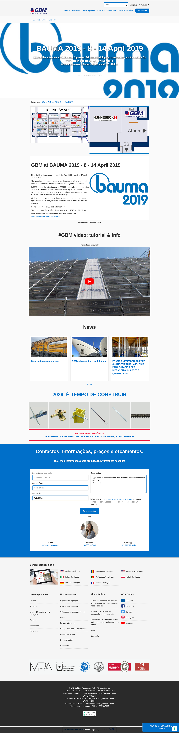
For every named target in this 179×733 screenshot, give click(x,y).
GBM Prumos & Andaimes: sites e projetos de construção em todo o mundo (105, 622)
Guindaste (95, 636)
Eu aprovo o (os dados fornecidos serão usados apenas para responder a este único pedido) (116, 502)
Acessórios (111, 10)
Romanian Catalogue (104, 571)
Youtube (129, 623)
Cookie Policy (90, 715)
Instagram (130, 617)
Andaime (33, 606)
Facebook (130, 606)
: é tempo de (89, 394)
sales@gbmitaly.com (82, 706)
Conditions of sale (67, 634)
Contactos (64, 645)
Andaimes (76, 10)
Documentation (66, 640)
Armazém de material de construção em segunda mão (102, 612)
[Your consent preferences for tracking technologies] (174, 728)
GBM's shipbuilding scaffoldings (89, 361)
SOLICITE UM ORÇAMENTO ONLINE (89, 75)
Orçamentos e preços (69, 601)
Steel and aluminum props (45, 361)
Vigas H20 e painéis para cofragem (40, 613)
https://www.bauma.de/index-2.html (45, 216)
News (89, 384)
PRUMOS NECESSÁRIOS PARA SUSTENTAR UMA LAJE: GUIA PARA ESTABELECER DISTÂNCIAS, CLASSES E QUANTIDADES (128, 367)
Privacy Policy (90, 712)
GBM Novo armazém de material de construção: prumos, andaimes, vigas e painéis (105, 603)
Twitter (129, 612)
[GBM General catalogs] (44, 584)
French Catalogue (103, 582)
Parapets (101, 10)
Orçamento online (126, 10)
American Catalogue (134, 571)
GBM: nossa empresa (69, 606)
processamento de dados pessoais (118, 499)
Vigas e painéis (89, 10)
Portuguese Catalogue (105, 577)
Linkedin (129, 601)
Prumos (67, 10)
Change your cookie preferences (73, 629)
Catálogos (34, 631)
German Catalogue (72, 582)
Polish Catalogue (133, 577)
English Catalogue (72, 571)
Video (93, 630)
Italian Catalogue (72, 577)
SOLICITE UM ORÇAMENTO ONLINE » (161, 727)
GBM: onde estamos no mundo (72, 612)
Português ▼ (139, 5)
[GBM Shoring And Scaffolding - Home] (38, 13)
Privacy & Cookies (67, 623)
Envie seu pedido (89, 511)
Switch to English (89, 730)
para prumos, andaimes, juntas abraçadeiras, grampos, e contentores (89, 435)
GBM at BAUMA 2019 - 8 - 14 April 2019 (57, 102)
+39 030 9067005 (102, 706)
